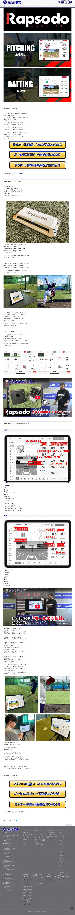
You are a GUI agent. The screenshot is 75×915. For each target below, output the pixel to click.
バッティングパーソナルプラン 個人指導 (40, 834)
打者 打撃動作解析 (51, 832)
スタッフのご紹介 (63, 828)
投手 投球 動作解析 (51, 830)
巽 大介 (61, 851)
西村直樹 (61, 844)
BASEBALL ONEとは (26, 830)
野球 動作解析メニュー (51, 828)
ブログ (23, 841)
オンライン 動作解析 (51, 834)
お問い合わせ (50, 874)
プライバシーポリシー (64, 874)
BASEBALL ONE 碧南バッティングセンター (27, 905)
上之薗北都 (62, 836)
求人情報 (61, 881)
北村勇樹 (61, 842)
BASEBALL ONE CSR (51, 876)
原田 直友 (62, 857)
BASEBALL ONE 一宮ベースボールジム (27, 884)
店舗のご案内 (25, 874)
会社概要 (61, 878)
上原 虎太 (62, 853)
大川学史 (61, 830)
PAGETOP (69, 824)
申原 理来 (62, 863)
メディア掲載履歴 (38, 883)
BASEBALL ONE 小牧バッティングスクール (27, 899)
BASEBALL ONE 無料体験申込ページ (27, 835)
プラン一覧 (37, 828)
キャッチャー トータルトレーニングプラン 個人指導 (40, 840)
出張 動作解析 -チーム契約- (52, 837)
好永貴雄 (61, 834)
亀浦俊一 (61, 840)
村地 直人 (62, 855)
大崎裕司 (61, 832)
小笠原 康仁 (62, 859)
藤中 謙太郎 (62, 846)
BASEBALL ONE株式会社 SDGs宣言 (52, 879)
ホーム (23, 828)
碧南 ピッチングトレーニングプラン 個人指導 (40, 844)
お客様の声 (24, 839)
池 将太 (61, 861)
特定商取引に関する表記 (65, 876)
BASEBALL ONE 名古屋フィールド (27, 877)
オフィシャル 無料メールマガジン (40, 875)
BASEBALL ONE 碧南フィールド (27, 887)
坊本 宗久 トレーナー (64, 870)
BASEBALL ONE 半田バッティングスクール (27, 902)
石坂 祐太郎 (62, 865)
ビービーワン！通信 (39, 877)
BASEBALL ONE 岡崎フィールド (27, 890)
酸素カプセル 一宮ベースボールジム (27, 844)
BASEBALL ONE (36, 911)
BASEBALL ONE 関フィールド (27, 893)
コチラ (21, 173)
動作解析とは (25, 832)
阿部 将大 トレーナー (64, 867)
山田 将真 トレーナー (64, 872)
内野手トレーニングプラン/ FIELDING (40, 837)
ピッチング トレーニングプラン (40, 831)
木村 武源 (62, 838)
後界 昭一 (62, 849)
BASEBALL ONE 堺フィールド (27, 896)
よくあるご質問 (25, 837)
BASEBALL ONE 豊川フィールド (27, 880)
